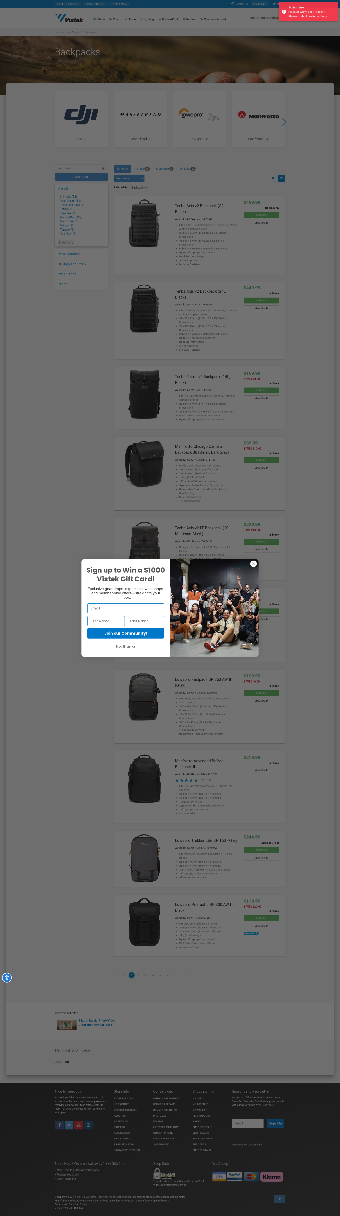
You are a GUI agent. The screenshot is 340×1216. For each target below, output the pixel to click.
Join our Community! (125, 633)
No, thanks (126, 646)
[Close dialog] (253, 563)
